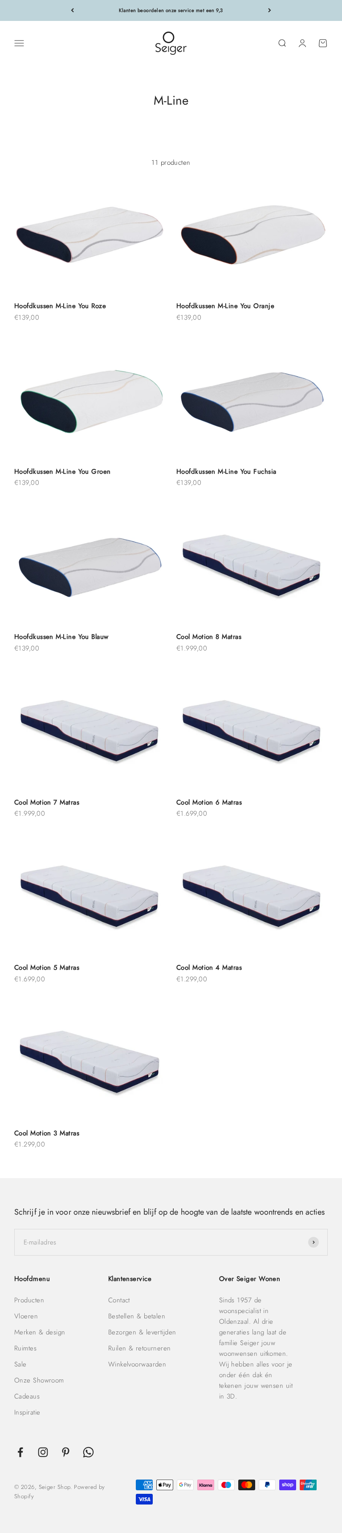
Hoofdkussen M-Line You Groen (62, 471)
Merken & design (39, 1332)
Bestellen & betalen (137, 1316)
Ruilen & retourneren (139, 1348)
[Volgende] (269, 10)
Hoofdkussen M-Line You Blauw (61, 637)
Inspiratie (27, 1412)
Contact (119, 1300)
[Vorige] (72, 10)
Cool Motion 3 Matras (46, 1133)
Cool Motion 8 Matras (208, 637)
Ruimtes (25, 1348)
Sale (20, 1364)
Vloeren (26, 1316)
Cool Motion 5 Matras (46, 967)
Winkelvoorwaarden (137, 1364)
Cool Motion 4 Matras (209, 967)
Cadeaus (27, 1396)
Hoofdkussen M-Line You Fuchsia (226, 471)
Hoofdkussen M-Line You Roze (60, 306)
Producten (29, 1300)
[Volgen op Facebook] (20, 1452)
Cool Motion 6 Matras (209, 802)
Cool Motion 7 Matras (46, 802)
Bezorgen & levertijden (142, 1332)
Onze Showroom (39, 1380)
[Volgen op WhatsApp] (88, 1452)
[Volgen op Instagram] (43, 1452)
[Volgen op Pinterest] (66, 1452)
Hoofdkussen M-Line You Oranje (225, 306)
